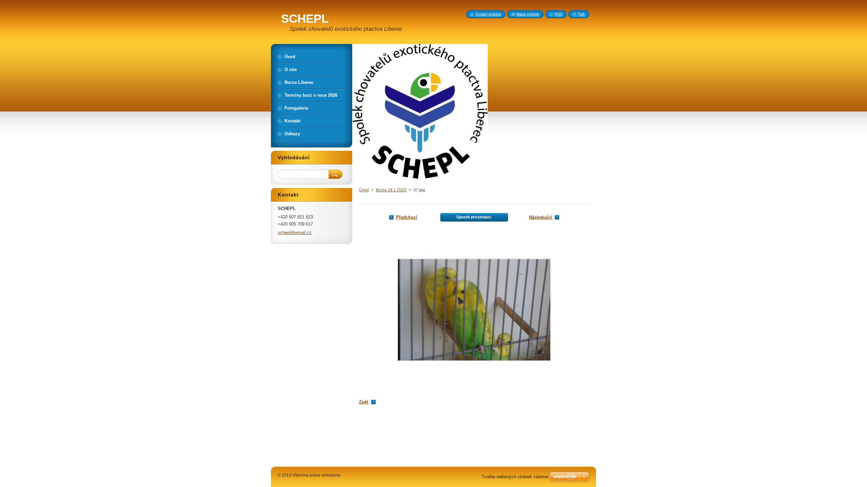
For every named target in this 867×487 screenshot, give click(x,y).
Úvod (364, 190)
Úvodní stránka (488, 14)
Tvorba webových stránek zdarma (515, 476)
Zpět (363, 401)
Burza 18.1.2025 (391, 190)
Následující (540, 217)
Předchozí (406, 217)
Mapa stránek (527, 14)
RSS (558, 14)
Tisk (581, 14)
